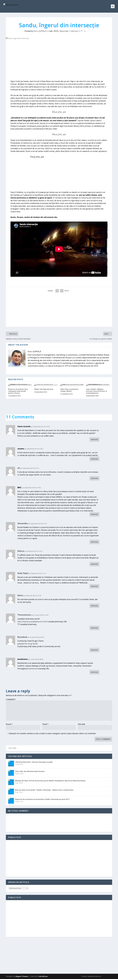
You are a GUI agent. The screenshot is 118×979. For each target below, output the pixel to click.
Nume (9, 724)
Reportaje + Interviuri (69, 31)
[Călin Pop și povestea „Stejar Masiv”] (72, 385)
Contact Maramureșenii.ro (91, 976)
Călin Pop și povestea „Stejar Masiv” (69, 390)
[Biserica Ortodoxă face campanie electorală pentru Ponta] (20, 385)
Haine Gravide (24, 426)
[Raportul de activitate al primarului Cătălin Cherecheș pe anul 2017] (11, 801)
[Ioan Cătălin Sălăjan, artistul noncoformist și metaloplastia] (98, 385)
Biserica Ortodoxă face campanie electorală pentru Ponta (18, 391)
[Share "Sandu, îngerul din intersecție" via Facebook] (57, 290)
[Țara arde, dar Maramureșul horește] (11, 773)
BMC (19, 487)
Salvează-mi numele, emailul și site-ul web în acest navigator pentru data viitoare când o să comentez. (52, 733)
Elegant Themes (22, 976)
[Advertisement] (59, 60)
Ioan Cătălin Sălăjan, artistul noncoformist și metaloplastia (96, 391)
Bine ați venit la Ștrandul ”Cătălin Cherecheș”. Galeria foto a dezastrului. (44, 790)
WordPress (43, 976)
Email (45, 724)
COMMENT (11, 699)
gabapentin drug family (27, 643)
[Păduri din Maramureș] (46, 385)
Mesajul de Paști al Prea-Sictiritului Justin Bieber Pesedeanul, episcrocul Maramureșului (50, 781)
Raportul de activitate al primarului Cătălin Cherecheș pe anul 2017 (42, 799)
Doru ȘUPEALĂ (40, 31)
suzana (20, 448)
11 (81, 31)
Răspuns (94, 439)
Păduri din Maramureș (43, 389)
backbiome (22, 659)
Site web (81, 724)
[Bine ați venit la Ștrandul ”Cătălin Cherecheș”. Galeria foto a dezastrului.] (11, 791)
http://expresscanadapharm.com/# (32, 621)
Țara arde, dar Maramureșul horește (30, 771)
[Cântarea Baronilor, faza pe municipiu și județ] (11, 763)
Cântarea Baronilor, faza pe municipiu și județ (34, 762)
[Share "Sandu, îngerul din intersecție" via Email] (61, 290)
